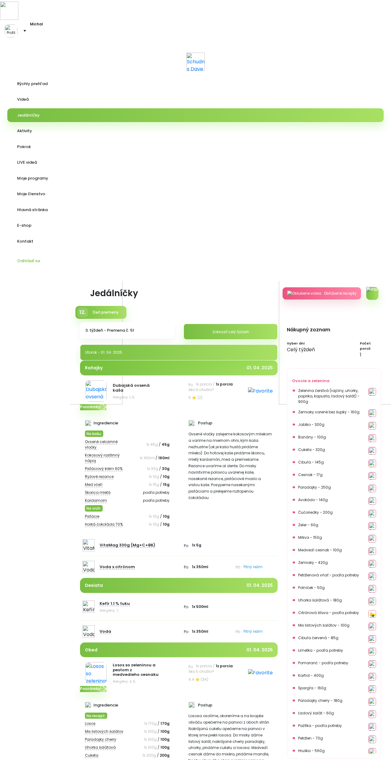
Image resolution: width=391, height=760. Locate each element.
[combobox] (322, 349)
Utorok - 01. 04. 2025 (103, 352)
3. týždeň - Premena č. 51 (109, 330)
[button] (13, 30)
